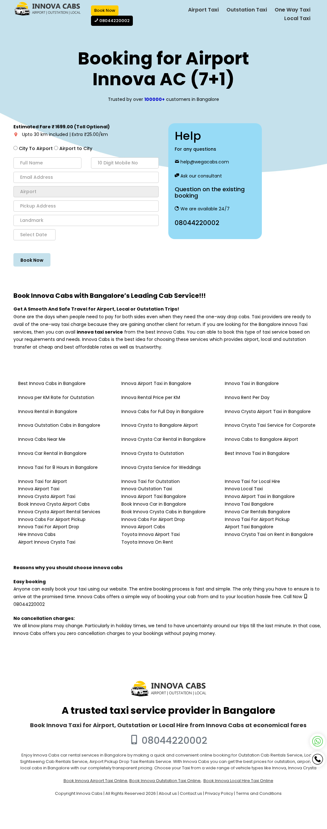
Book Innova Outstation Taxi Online (165, 781)
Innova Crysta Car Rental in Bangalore (163, 439)
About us (168, 793)
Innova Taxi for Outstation (150, 481)
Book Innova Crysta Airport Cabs (54, 504)
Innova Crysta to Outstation (152, 453)
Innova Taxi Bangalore (249, 504)
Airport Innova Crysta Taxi (46, 542)
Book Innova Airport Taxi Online (95, 781)
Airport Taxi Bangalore (249, 527)
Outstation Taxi (246, 9)
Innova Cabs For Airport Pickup (52, 519)
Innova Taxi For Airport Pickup (257, 519)
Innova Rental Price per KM (150, 397)
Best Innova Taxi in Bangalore (257, 453)
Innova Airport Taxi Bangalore (153, 496)
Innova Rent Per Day (247, 397)
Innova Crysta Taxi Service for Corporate (270, 425)
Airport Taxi (203, 9)
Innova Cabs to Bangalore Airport (261, 439)
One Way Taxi (292, 9)
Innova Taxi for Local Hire (252, 481)
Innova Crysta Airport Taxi (46, 496)
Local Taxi (297, 18)
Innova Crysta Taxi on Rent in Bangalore (269, 534)
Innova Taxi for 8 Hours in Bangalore (58, 467)
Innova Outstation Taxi (146, 489)
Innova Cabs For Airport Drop (153, 519)
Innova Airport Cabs (143, 527)
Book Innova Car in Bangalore (153, 504)
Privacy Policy (219, 793)
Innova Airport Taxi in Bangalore (156, 383)
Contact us (191, 793)
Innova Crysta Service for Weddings (161, 467)
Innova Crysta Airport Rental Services (59, 512)
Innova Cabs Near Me (41, 439)
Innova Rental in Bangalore (47, 411)
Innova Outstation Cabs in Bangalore (59, 425)
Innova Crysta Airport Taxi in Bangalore (268, 411)
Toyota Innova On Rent (147, 542)
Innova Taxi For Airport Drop (48, 527)
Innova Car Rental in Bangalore (52, 453)
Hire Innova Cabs (37, 534)
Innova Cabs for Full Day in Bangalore (162, 411)
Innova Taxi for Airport (42, 481)
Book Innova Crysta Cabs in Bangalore (163, 512)
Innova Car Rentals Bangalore (257, 512)
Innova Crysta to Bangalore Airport (159, 425)
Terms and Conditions (259, 793)
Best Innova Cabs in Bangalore (52, 383)
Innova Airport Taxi (38, 489)
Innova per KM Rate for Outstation (56, 397)
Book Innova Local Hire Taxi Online (238, 781)
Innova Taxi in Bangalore (252, 383)
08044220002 (197, 222)
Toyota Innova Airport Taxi (150, 534)
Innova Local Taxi (244, 489)
